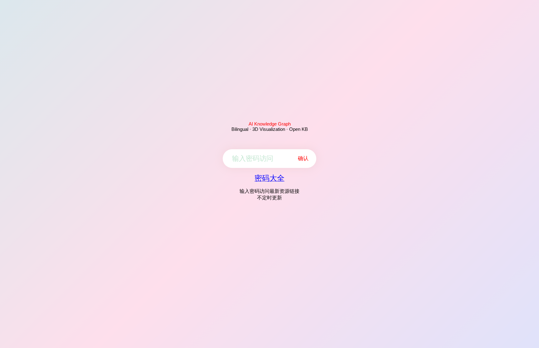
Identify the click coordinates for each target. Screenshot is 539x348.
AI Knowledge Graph (270, 123)
